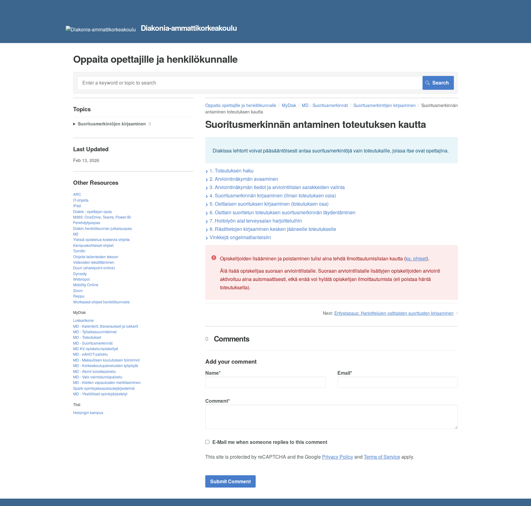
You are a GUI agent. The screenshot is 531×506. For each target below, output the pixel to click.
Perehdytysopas (86, 222)
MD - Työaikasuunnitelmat (94, 331)
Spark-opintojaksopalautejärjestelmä (104, 388)
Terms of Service (382, 456)
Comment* (217, 400)
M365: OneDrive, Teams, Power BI (102, 216)
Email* (344, 372)
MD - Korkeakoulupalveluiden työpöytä (105, 365)
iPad (77, 205)
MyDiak (289, 105)
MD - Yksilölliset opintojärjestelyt (100, 393)
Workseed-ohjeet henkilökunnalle (101, 301)
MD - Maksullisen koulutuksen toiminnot (106, 359)
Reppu (79, 295)
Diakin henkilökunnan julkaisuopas (102, 228)
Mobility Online (85, 284)
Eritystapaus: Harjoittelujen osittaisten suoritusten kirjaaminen (394, 313)
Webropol (81, 279)
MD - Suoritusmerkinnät (325, 105)
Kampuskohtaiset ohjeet (93, 245)
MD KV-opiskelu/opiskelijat (95, 348)
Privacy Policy (337, 456)
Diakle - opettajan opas (92, 211)
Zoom (78, 290)
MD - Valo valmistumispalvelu (97, 376)
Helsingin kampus (88, 412)
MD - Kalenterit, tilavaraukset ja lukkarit (105, 326)
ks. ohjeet (416, 258)
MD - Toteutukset (87, 337)
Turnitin (79, 250)
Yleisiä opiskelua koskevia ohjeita (101, 239)
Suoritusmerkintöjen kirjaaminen (384, 105)
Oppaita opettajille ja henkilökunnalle (240, 105)
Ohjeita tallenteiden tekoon (95, 256)
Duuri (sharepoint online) (94, 267)
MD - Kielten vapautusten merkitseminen (107, 382)
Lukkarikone (83, 320)
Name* (213, 372)
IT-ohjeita (80, 200)
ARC (77, 194)
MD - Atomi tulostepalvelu (94, 371)
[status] (331, 150)
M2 (75, 233)
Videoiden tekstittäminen (93, 262)
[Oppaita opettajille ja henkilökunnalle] (101, 29)
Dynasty (80, 273)
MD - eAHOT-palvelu (90, 354)
